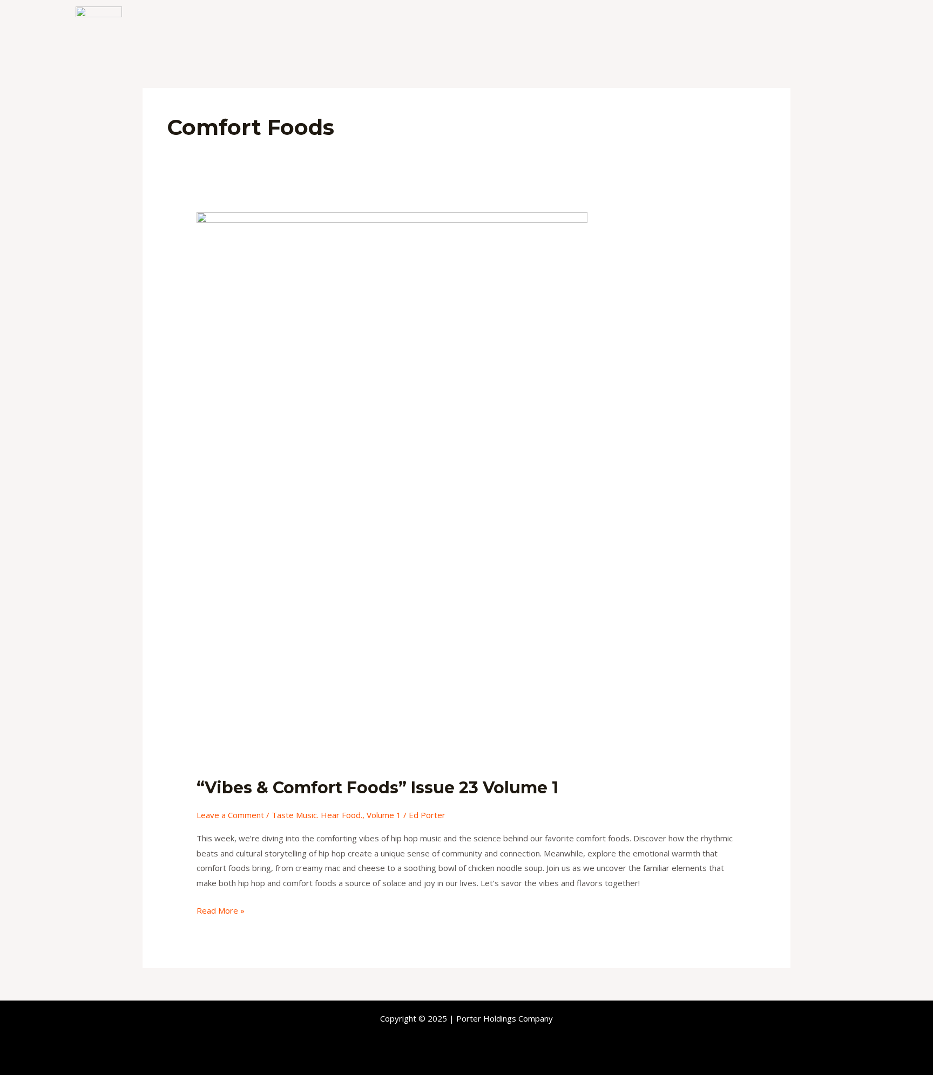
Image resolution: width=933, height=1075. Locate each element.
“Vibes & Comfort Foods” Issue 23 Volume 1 (377, 788)
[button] (804, 30)
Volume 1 (384, 814)
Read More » (221, 909)
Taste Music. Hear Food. (317, 814)
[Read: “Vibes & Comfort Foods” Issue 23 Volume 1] (392, 487)
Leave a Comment (230, 814)
